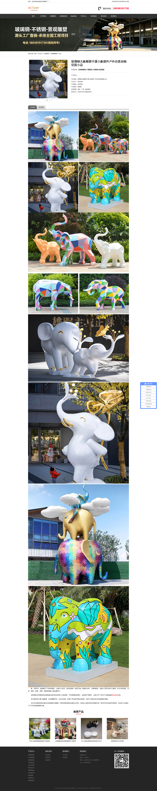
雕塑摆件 (53, 16)
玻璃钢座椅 (31, 760)
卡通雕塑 (89, 69)
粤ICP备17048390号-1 (95, 788)
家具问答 (47, 760)
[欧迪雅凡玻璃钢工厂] (38, 8)
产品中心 (83, 16)
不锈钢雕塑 (31, 757)
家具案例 (94, 16)
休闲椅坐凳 (63, 16)
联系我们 (114, 16)
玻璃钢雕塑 (54, 53)
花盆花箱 (73, 16)
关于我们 (43, 16)
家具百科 (104, 16)
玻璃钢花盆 (31, 770)
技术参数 (41, 107)
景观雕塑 (114, 695)
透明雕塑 (30, 775)
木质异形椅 (31, 765)
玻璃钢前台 (31, 778)
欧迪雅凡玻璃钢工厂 (71, 788)
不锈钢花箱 (31, 772)
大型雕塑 (95, 69)
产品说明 (32, 107)
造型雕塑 (101, 69)
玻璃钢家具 (31, 780)
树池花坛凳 (31, 767)
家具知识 (47, 757)
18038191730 (121, 8)
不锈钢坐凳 (31, 762)
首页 (33, 16)
